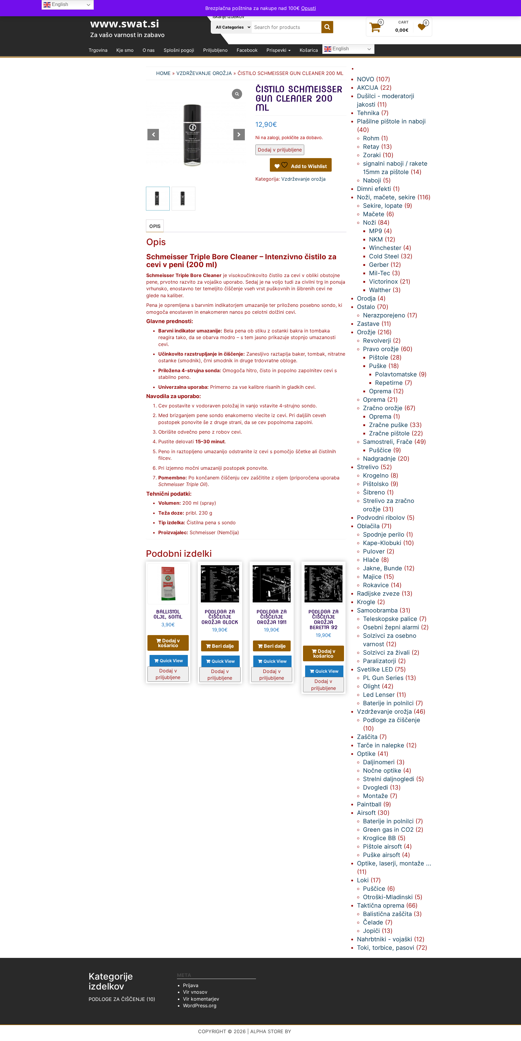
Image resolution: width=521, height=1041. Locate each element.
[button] (239, 134)
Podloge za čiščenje (117, 999)
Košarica (309, 50)
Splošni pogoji (179, 50)
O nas (149, 50)
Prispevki (277, 50)
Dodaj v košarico (169, 642)
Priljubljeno (215, 50)
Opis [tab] (154, 226)
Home (163, 73)
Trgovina (98, 50)
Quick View (171, 660)
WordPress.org (199, 1005)
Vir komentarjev (201, 999)
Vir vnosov (195, 992)
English (340, 48)
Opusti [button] (308, 8)
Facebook (247, 50)
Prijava (190, 985)
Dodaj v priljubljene (280, 150)
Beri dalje (223, 646)
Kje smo (125, 50)
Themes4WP (308, 1031)
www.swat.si (124, 23)
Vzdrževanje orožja (204, 73)
